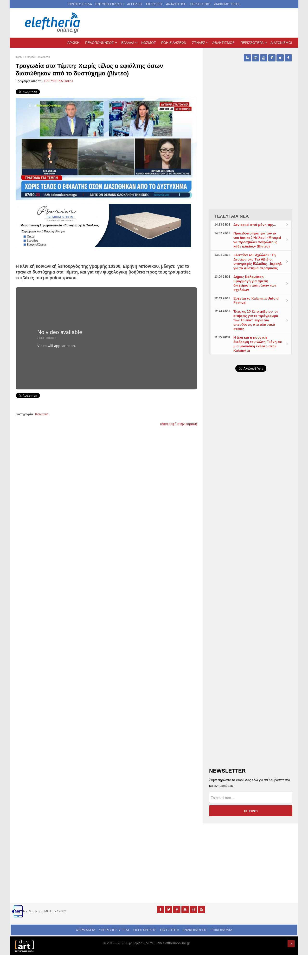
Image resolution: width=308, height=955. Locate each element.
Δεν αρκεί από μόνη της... (254, 225)
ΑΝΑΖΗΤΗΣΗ (176, 4)
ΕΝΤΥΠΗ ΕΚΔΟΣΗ (109, 4)
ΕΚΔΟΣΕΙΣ (154, 4)
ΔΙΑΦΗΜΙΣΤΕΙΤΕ (227, 4)
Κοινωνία (42, 414)
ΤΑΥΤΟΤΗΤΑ (169, 930)
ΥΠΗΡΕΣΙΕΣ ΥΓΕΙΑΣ (114, 930)
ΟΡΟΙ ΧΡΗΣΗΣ (144, 930)
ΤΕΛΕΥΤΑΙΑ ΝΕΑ (231, 216)
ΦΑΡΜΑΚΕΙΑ (85, 930)
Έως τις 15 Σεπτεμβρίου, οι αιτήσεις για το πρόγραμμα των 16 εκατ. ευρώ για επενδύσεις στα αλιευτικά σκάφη (255, 320)
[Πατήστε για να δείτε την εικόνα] (106, 149)
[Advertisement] (250, 490)
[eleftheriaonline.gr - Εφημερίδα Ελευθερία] (53, 23)
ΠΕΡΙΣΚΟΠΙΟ (200, 4)
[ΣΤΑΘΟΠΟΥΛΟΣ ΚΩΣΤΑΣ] (24, 945)
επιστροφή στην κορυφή (178, 424)
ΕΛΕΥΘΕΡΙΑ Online (58, 81)
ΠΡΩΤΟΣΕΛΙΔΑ (80, 4)
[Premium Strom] (103, 225)
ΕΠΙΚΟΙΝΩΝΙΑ (221, 930)
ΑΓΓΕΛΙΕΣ (135, 4)
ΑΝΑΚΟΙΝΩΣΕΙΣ (194, 930)
